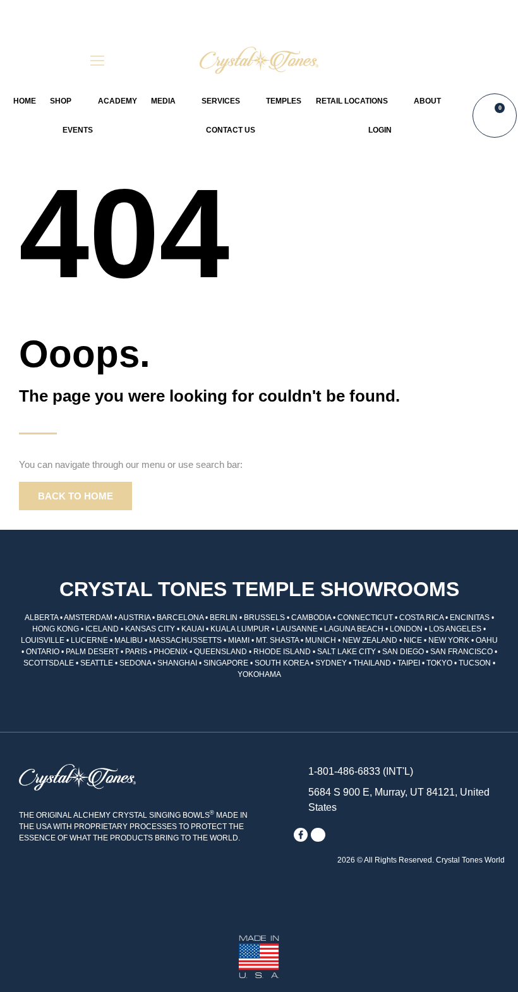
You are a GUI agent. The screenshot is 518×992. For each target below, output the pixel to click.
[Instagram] (318, 835)
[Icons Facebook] (301, 835)
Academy (117, 101)
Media (163, 101)
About (427, 101)
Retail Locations (352, 101)
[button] (420, 60)
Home (24, 101)
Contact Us (230, 130)
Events (78, 130)
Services (221, 101)
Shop (60, 101)
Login (380, 130)
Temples (283, 101)
